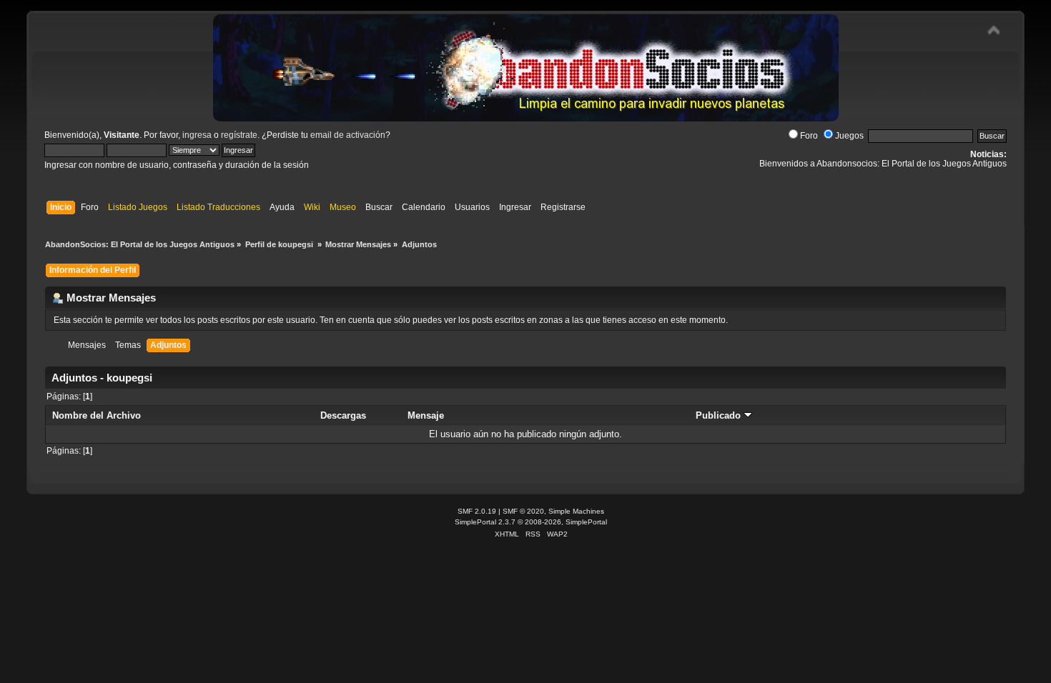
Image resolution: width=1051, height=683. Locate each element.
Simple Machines (576, 511)
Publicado (720, 415)
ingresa (197, 135)
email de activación (347, 135)
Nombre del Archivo (96, 415)
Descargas (343, 415)
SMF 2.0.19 (477, 511)
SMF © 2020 (523, 511)
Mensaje (426, 415)
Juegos (849, 135)
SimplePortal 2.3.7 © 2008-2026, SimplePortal (531, 522)
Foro (809, 135)
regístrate (239, 135)
